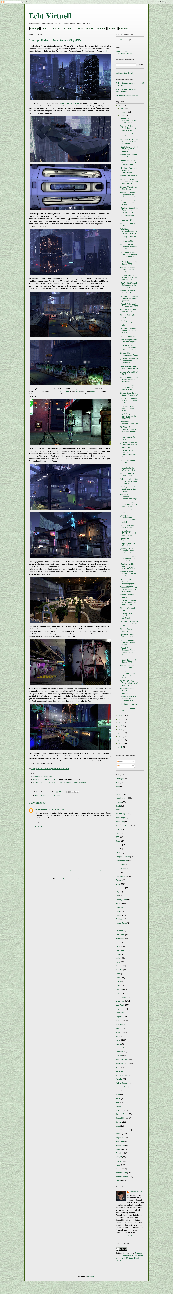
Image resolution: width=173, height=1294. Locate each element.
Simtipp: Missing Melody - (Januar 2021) (128, 574)
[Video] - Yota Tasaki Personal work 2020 (129, 305)
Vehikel (118, 1161)
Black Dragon (121, 818)
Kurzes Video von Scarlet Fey (45, 779)
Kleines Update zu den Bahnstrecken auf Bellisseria (129, 379)
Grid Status (120, 935)
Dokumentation (122, 861)
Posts (121, 761)
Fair (117, 896)
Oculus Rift (120, 1048)
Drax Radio (120, 868)
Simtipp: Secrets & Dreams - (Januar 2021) (128, 202)
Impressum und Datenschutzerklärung (124, 52)
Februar (124, 112)
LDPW (118, 981)
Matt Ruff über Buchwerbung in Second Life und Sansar (127, 674)
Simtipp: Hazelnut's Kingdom (127, 511)
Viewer (118, 1169)
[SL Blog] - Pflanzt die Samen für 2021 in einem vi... (128, 445)
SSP (117, 1102)
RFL (117, 1067)
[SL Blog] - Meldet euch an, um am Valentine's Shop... (128, 566)
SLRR (118, 1091)
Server (118, 1122)
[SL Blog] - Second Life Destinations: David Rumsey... (129, 489)
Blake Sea (120, 822)
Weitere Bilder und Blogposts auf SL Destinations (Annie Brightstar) (60, 782)
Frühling (119, 919)
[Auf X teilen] (72, 792)
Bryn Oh (119, 829)
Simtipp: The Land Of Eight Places (128, 156)
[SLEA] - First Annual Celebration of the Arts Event (128, 285)
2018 (120, 723)
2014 (120, 737)
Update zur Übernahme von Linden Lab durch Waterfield (128, 542)
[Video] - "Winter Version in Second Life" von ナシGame (129, 347)
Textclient (119, 1153)
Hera (118, 942)
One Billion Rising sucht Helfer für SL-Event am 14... (129, 218)
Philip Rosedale (122, 1059)
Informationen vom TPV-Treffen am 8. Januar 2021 (128, 533)
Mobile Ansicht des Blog (125, 73)
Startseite (70, 871)
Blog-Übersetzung (123, 825)
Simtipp (57, 795)
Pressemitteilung (122, 1063)
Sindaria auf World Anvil (42, 777)
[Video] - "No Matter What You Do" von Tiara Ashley (128, 602)
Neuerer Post (36, 871)
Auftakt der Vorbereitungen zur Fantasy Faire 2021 (129, 231)
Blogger (91, 1276)
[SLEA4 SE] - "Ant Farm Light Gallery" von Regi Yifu (129, 683)
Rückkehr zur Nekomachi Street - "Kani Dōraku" (128, 120)
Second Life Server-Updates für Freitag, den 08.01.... (129, 558)
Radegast (119, 1071)
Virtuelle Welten (122, 1177)
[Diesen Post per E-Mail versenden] (67, 792)
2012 (120, 743)
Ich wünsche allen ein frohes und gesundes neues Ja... (128, 707)
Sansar (118, 1106)
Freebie (119, 915)
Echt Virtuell (50, 15)
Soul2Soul (120, 1141)
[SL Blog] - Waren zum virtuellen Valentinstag (129, 170)
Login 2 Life (120, 1009)
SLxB (118, 1095)
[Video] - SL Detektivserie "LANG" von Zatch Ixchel (128, 519)
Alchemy (119, 790)
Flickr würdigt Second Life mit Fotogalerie (128, 341)
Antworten (39, 826)
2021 (120, 105)
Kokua (118, 974)
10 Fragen (120, 779)
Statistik (119, 1149)
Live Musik (120, 1005)
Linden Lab (120, 1001)
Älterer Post (104, 871)
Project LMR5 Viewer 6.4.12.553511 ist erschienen (128, 589)
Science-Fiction (122, 1114)
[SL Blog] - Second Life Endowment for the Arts (129, 623)
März (123, 108)
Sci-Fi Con (120, 1110)
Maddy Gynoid (136, 1192)
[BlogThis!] (70, 792)
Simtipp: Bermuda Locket (127, 596)
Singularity (120, 1138)
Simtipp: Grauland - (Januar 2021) (128, 667)
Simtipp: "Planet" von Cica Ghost (128, 188)
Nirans (118, 1044)
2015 (120, 733)
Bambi (118, 806)
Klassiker (119, 970)
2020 (120, 716)
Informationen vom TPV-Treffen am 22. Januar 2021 (129, 277)
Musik (118, 1036)
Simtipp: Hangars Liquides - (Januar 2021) (128, 642)
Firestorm (119, 907)
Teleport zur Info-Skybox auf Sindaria (50, 768)
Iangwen (93, 391)
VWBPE (119, 1157)
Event (118, 884)
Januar (124, 115)
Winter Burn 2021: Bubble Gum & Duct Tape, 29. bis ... (129, 181)
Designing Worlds (123, 857)
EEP (117, 872)
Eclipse (118, 880)
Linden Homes (121, 997)
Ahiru (118, 786)
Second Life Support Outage (127, 95)
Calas (118, 841)
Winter (118, 1180)
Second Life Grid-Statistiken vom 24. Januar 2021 (128, 262)
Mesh (118, 1028)
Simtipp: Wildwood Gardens (127, 609)
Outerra (119, 1056)
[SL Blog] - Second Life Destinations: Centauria (129, 361)
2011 (120, 747)
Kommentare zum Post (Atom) (75, 879)
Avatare (119, 802)
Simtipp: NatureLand (128, 336)
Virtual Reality (121, 1173)
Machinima (120, 1013)
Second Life (48, 795)
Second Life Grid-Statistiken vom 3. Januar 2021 (128, 660)
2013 (120, 740)
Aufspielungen (121, 798)
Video (118, 1165)
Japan (118, 962)
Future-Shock (121, 923)
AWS (117, 782)
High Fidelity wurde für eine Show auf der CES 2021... (129, 416)
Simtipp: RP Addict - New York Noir (128, 292)
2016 (120, 730)
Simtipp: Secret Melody (126, 630)
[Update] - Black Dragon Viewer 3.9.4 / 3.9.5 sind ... (129, 550)
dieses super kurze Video (69, 103)
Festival (119, 903)
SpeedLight (120, 1145)
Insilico (118, 958)
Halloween (120, 939)
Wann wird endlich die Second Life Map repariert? (129, 141)
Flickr (118, 911)
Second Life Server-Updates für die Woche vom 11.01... (129, 468)
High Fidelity (121, 950)
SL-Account (120, 1087)
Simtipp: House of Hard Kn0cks (127, 474)
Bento (118, 810)
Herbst (118, 946)
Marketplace (121, 1024)
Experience (120, 888)
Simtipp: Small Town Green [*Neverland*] (129, 394)
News (118, 1040)
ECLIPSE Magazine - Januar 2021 (128, 311)
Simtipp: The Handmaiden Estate (129, 354)
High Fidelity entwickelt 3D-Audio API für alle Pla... (129, 149)
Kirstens (119, 966)
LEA (117, 985)
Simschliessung (122, 1130)
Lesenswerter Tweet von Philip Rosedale (129, 367)
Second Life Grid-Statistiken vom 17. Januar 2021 (128, 387)
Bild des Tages (121, 814)
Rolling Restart (121, 1083)
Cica (117, 849)
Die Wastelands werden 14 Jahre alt (129, 423)
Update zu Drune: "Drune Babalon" (127, 636)
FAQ (117, 892)
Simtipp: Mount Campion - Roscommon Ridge (128, 497)
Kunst (118, 978)
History (118, 954)
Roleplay (38, 795)
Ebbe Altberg (121, 876)
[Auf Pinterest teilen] (77, 792)
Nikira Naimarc (41, 809)
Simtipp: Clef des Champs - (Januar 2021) (128, 246)
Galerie (118, 927)
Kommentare (124, 766)
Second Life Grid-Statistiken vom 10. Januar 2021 (128, 504)
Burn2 (118, 833)
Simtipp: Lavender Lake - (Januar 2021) (127, 270)
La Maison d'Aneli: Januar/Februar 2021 (127, 408)
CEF (117, 837)
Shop (118, 1126)
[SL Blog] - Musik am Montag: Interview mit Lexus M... (128, 239)
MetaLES (119, 1032)
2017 (120, 726)
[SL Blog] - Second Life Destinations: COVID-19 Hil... (129, 210)
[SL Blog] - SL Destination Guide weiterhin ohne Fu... (129, 429)
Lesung (119, 993)
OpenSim (119, 1052)
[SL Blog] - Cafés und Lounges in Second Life (128, 323)
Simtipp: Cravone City (128, 176)
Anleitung (119, 794)
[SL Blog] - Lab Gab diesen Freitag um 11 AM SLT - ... (128, 330)
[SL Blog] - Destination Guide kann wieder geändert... (129, 298)
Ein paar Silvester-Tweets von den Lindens (127, 691)
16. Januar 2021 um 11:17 (58, 809)
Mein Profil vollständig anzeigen (128, 1236)
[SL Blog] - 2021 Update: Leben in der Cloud (128, 616)
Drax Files (120, 864)
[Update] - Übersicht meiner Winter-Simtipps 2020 (128, 698)
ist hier (105, 51)
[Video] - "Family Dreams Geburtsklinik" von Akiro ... (128, 453)
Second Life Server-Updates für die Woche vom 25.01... (129, 195)
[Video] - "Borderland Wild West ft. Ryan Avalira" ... (128, 400)
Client (118, 853)
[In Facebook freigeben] (75, 792)
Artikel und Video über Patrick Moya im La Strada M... (129, 481)
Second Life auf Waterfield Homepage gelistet (128, 581)
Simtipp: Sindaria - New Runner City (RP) (128, 437)
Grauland (119, 931)
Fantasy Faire (121, 900)
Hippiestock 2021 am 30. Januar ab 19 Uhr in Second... (128, 162)
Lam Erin (119, 989)
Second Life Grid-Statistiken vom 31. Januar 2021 (128, 128)
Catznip (119, 845)
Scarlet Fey (64, 391)
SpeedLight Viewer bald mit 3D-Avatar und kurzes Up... (128, 254)
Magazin (119, 1017)
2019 (120, 719)
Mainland (119, 1020)
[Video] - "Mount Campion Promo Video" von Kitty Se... (127, 651)
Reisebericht (121, 1075)
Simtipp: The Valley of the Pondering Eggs (129, 526)
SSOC (118, 1098)
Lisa (78, 391)
